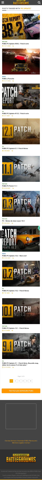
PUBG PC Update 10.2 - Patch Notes (15, 291)
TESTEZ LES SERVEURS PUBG (21, 391)
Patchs (4, 41)
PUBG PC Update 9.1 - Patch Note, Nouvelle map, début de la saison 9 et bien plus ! (20, 364)
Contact (27, 443)
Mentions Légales (18, 443)
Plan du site (33, 441)
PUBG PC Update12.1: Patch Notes (15, 148)
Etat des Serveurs (11, 441)
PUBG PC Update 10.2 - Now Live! (14, 256)
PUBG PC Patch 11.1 (9, 186)
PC (3, 111)
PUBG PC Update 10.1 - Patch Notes (15, 328)
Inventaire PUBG (23, 441)
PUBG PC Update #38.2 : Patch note (15, 44)
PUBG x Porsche (8, 79)
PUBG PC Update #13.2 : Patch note (15, 113)
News (4, 76)
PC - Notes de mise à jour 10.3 (13, 221)
